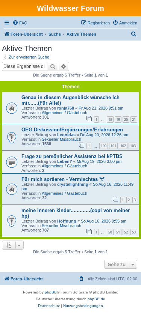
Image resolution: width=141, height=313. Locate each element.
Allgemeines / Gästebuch (64, 112)
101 (113, 145)
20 (126, 119)
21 (134, 119)
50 (110, 232)
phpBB (51, 292)
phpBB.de (96, 299)
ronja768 (65, 108)
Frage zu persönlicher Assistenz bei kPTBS (72, 156)
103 (133, 145)
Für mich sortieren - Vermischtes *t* (63, 179)
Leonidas (66, 134)
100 (103, 145)
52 (126, 232)
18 (110, 119)
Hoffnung (66, 221)
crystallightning (72, 184)
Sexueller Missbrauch (61, 139)
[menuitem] (19, 22)
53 (134, 232)
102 (123, 145)
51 (118, 232)
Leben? (64, 161)
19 (118, 119)
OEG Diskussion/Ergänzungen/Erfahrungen (72, 129)
